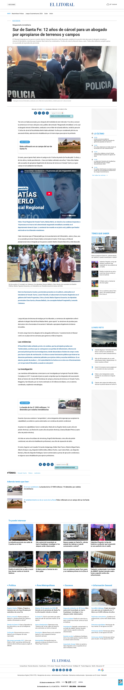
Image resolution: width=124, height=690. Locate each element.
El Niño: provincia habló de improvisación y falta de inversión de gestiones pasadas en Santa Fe (104, 140)
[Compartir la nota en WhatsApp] (43, 113)
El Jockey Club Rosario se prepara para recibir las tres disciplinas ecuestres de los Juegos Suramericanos (105, 169)
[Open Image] (10, 49)
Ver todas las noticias (99, 175)
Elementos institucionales (77, 675)
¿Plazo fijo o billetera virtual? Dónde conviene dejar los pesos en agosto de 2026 (104, 154)
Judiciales (37, 473)
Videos (30, 473)
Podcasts (57, 666)
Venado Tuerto (22, 473)
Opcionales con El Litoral (93, 675)
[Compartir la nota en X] (39, 113)
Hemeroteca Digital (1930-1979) (27, 675)
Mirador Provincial (66, 666)
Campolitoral (23, 666)
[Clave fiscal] (120, 685)
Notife (93, 666)
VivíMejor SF (76, 666)
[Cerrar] (71, 116)
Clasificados (42, 666)
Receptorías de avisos (44, 675)
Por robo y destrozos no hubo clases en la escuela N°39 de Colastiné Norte (105, 147)
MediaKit (104, 675)
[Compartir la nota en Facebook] (36, 113)
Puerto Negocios (86, 666)
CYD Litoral (50, 666)
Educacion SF (100, 666)
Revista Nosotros (33, 666)
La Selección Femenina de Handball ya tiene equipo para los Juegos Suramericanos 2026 (104, 162)
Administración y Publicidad (60, 675)
